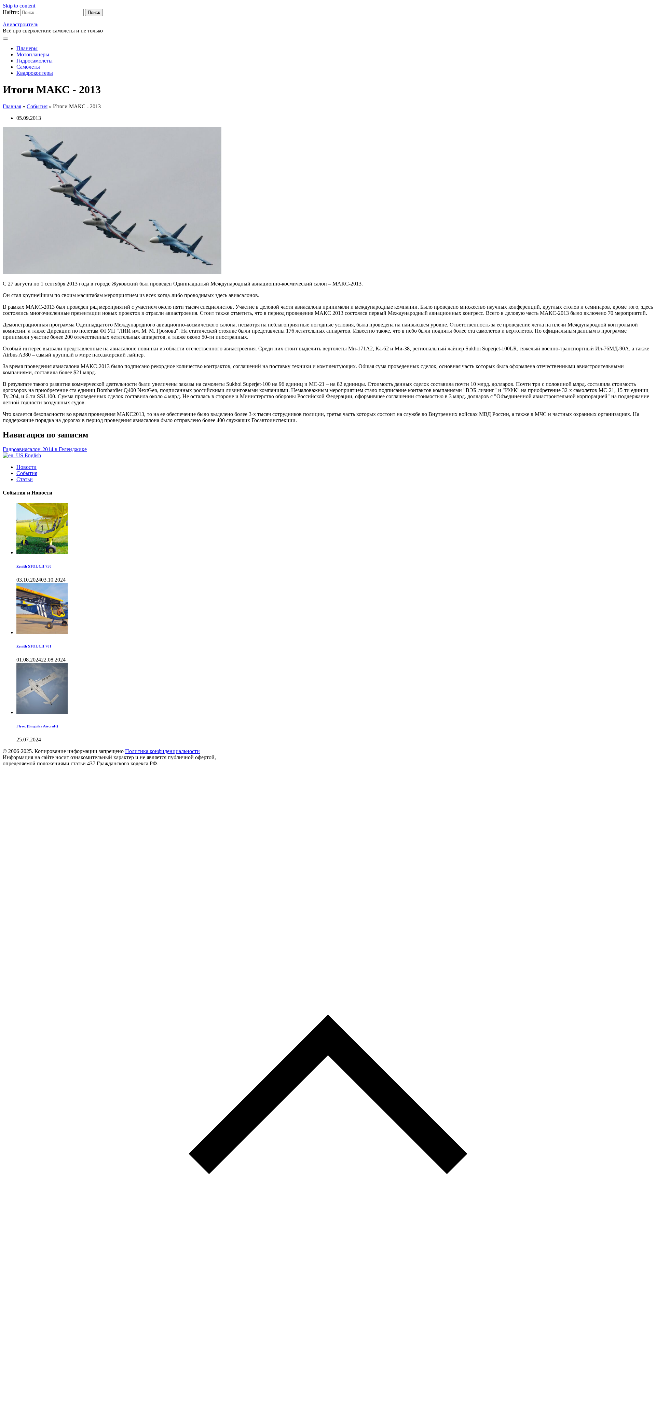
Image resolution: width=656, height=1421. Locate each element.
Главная (12, 106)
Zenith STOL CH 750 (34, 566)
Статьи (24, 479)
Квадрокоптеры (34, 73)
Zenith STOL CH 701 (34, 646)
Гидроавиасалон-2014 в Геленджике (45, 449)
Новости (26, 467)
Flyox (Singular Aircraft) (37, 726)
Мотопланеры (32, 54)
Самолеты (28, 67)
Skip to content (19, 6)
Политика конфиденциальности (162, 751)
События (37, 106)
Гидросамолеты (34, 61)
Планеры (27, 48)
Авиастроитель (20, 24)
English (32, 455)
